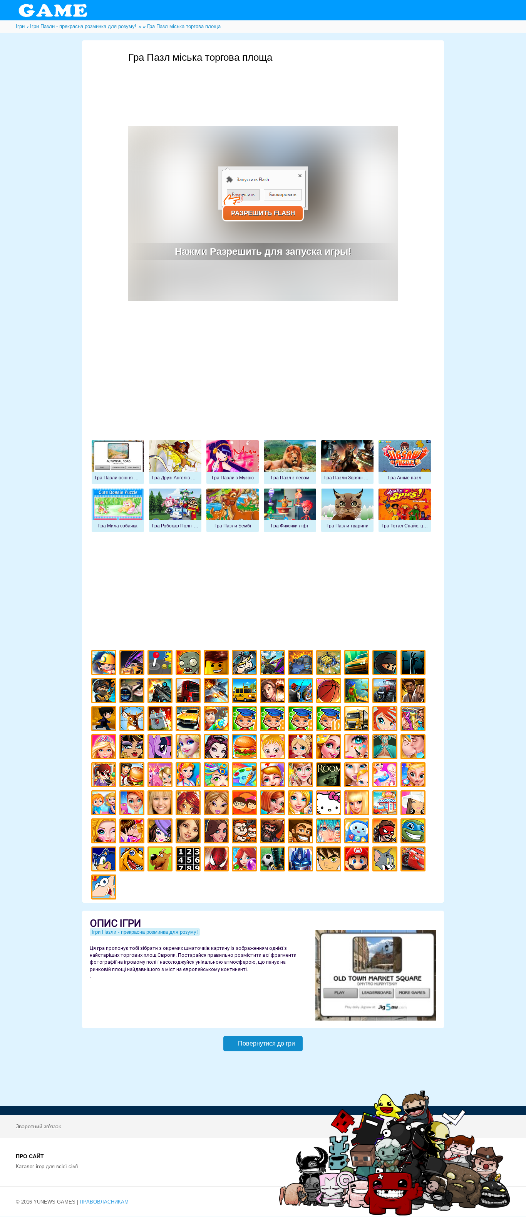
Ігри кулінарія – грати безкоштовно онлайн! (133, 775)
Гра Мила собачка (118, 510)
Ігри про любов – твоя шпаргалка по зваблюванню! (133, 832)
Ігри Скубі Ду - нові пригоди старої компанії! (161, 860)
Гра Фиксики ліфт (290, 510)
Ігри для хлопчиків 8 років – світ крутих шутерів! (273, 719)
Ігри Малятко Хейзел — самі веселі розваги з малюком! (273, 747)
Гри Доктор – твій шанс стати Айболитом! (273, 775)
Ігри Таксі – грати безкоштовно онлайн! (245, 691)
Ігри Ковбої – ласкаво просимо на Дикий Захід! (301, 832)
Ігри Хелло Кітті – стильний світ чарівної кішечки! (329, 803)
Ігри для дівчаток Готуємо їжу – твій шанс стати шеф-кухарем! (245, 747)
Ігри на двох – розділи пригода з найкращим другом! (245, 832)
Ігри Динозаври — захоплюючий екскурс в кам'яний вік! (133, 860)
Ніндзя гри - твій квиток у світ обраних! (386, 663)
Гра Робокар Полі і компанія (175, 510)
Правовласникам (104, 1202)
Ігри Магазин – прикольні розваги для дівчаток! (386, 803)
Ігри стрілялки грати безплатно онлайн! (161, 691)
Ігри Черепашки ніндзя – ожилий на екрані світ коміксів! (414, 832)
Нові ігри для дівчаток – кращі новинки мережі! (273, 803)
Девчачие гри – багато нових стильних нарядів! (161, 832)
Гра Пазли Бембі (232, 510)
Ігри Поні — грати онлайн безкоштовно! (161, 747)
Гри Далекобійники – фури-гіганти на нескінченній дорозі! (189, 691)
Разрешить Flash (263, 213)
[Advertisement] (268, 85)
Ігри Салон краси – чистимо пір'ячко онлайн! (104, 832)
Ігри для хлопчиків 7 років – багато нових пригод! (245, 719)
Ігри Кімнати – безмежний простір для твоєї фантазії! (329, 775)
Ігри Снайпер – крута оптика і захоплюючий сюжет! (133, 691)
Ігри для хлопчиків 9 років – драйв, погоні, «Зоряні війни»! (301, 719)
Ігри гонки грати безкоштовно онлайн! (133, 663)
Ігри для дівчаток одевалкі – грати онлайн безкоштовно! (414, 719)
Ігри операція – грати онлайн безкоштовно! (386, 747)
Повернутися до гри (266, 1043)
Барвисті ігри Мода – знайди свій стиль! (133, 803)
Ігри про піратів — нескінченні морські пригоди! (273, 832)
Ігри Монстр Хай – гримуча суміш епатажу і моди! (133, 747)
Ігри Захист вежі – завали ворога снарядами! (161, 719)
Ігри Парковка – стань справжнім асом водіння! (189, 719)
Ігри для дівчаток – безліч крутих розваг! (217, 832)
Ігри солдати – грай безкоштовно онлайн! (104, 691)
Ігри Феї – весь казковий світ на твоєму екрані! (301, 775)
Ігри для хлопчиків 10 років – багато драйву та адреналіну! (329, 719)
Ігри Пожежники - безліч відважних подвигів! (217, 719)
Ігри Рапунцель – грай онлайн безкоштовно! (329, 747)
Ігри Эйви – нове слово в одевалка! (189, 832)
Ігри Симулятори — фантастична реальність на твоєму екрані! (161, 663)
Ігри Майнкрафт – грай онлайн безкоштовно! (104, 663)
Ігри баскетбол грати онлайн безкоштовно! (329, 691)
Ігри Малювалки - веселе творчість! (245, 775)
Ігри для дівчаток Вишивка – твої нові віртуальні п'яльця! (301, 803)
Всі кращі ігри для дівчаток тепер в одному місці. (414, 803)
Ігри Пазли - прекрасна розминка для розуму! (145, 932)
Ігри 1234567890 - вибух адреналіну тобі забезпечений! (189, 860)
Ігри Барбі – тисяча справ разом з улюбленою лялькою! (104, 747)
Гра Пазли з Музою (232, 462)
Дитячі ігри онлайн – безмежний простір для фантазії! (357, 832)
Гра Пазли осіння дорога (118, 462)
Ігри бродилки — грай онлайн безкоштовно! (386, 832)
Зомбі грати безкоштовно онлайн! (189, 663)
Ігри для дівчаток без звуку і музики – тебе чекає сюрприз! (357, 803)
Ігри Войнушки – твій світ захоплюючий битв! (245, 663)
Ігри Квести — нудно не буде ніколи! (357, 691)
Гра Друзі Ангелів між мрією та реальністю (175, 462)
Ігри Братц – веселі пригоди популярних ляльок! (217, 803)
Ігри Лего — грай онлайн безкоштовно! (217, 663)
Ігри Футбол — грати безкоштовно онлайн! (273, 860)
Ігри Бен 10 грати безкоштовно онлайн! (329, 860)
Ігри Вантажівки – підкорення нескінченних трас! (357, 719)
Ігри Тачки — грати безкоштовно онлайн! (414, 860)
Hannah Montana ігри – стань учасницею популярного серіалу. (161, 803)
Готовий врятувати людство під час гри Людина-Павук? (217, 860)
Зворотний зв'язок (38, 1126)
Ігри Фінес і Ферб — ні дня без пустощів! (104, 888)
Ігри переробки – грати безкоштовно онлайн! (161, 775)
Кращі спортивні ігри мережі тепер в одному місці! (104, 719)
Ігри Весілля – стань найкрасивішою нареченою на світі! (414, 775)
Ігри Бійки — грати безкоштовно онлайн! (273, 663)
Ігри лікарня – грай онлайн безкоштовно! (301, 747)
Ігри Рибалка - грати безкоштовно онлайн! (301, 691)
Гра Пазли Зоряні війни (347, 462)
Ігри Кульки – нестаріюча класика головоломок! (245, 860)
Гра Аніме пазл (405, 462)
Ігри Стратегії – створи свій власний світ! (329, 663)
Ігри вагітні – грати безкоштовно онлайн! (386, 775)
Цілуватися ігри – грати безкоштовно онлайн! (414, 747)
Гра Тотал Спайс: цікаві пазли (405, 510)
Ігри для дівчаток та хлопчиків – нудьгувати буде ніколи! (245, 803)
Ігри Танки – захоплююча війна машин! (301, 663)
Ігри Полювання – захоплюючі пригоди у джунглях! (133, 719)
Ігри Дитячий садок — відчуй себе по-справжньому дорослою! (104, 803)
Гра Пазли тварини (347, 510)
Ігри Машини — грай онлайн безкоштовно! (357, 663)
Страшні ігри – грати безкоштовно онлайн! (414, 663)
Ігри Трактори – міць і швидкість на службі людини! (386, 691)
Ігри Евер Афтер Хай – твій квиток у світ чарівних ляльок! (217, 747)
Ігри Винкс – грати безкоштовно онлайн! (386, 719)
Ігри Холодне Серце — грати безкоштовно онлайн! (189, 747)
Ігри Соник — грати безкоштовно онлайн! (104, 860)
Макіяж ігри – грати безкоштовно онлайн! (357, 747)
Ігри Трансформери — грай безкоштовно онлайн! (301, 860)
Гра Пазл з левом (290, 462)
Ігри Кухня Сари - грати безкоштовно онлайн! (104, 775)
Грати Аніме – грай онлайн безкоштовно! (329, 832)
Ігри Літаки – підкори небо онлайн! (217, 691)
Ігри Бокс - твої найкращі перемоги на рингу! (414, 691)
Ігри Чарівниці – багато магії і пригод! (189, 803)
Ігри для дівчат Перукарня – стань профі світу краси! (217, 775)
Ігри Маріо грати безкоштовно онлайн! (357, 860)
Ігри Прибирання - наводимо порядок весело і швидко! (189, 775)
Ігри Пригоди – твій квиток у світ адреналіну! (273, 691)
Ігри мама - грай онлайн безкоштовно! (357, 775)
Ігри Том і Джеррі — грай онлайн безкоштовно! (386, 860)
